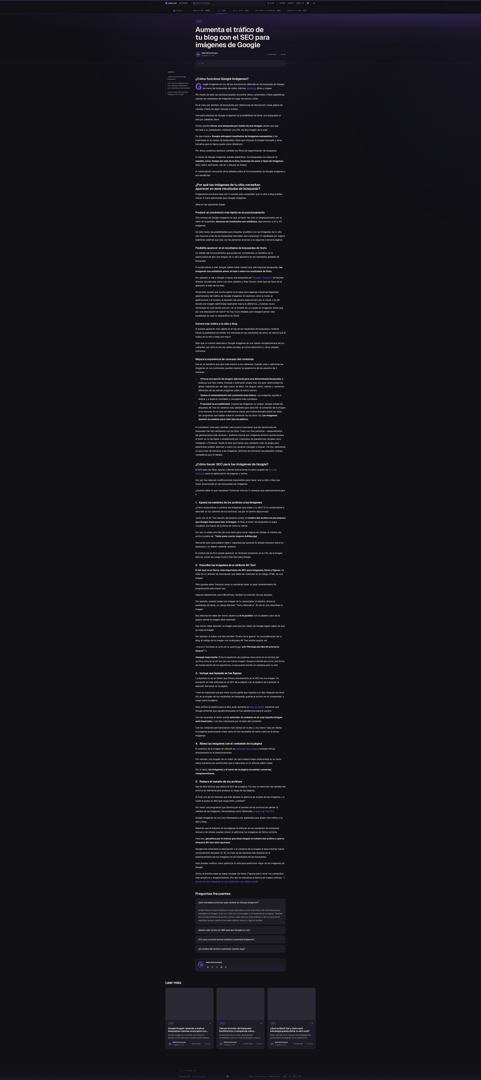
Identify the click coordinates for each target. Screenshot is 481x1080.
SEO (199, 21)
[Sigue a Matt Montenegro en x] (217, 967)
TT (299, 1076)
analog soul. (192, 1076)
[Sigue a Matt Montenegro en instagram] (212, 967)
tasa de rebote (256, 706)
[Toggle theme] (314, 3)
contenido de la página (247, 748)
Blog (251, 1076)
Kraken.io (258, 811)
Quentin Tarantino (262, 277)
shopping (251, 88)
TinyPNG (269, 811)
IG (284, 1076)
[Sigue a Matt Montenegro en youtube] (221, 967)
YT (294, 1076)
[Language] (308, 3)
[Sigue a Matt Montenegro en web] (208, 967)
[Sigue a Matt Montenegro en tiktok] (226, 967)
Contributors (260, 1076)
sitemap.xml (191, 1070)
